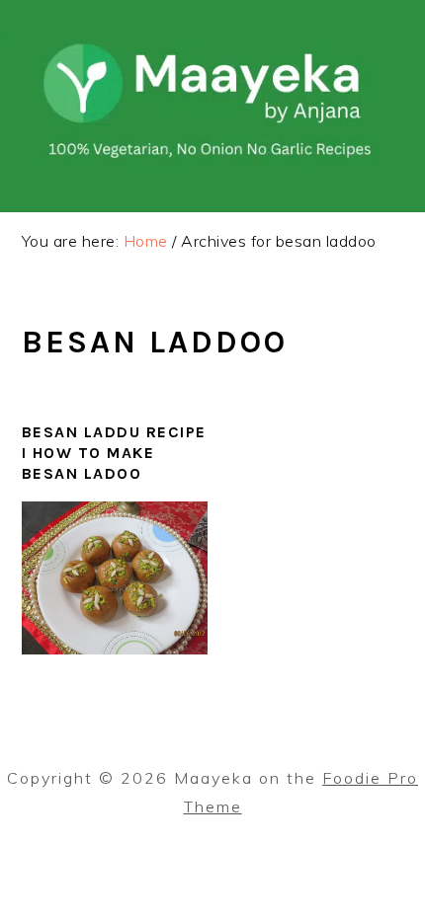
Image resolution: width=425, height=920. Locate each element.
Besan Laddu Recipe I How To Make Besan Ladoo (114, 452)
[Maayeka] (212, 168)
